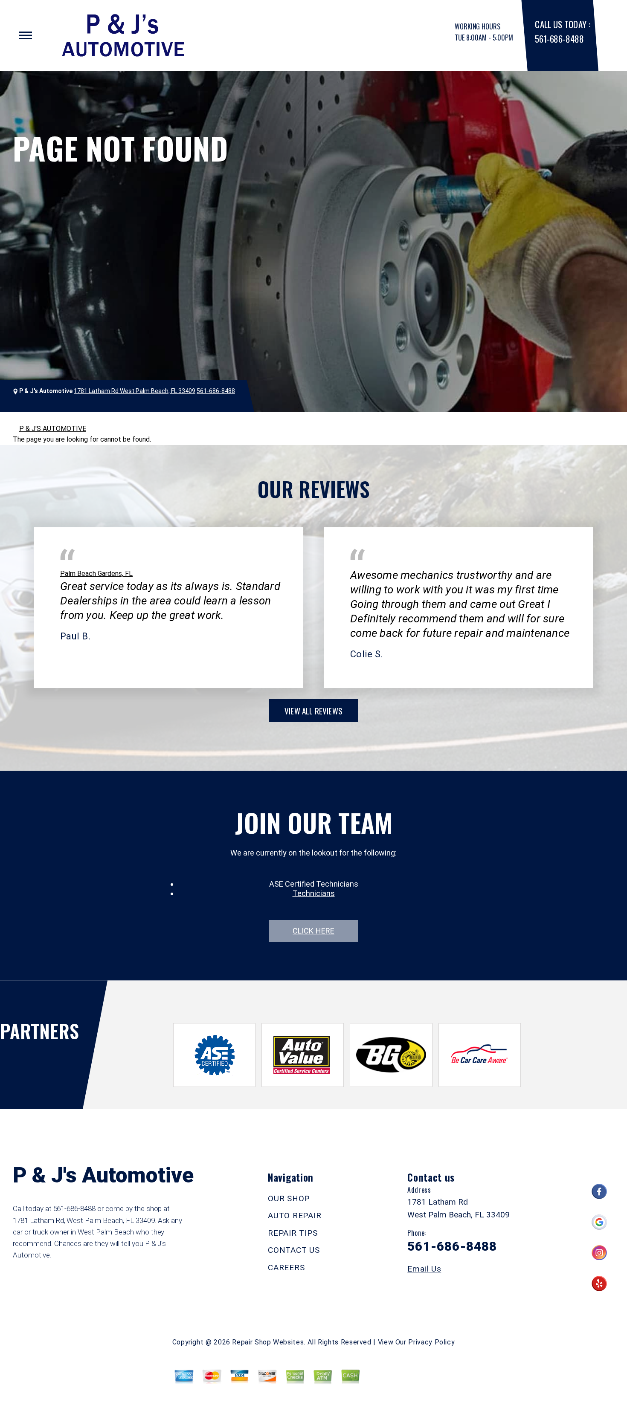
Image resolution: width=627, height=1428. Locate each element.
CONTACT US (294, 1250)
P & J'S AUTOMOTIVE (52, 429)
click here (313, 930)
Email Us (424, 1269)
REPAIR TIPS (292, 1233)
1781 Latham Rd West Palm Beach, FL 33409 (134, 390)
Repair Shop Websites (268, 1342)
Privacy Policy (431, 1342)
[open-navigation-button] (25, 35)
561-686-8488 (559, 38)
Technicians (314, 893)
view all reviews (313, 711)
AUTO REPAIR (294, 1215)
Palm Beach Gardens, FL (96, 573)
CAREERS (286, 1267)
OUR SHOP (289, 1198)
